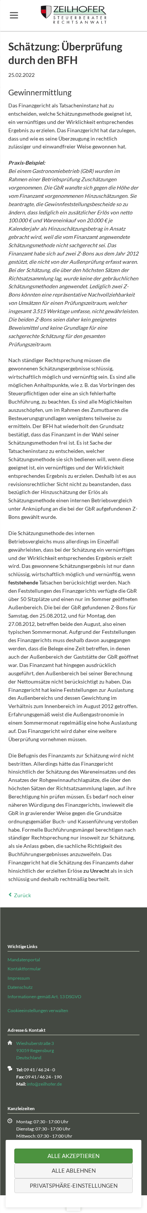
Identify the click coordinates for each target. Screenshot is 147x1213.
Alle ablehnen (74, 1170)
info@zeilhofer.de (44, 1084)
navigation (14, 15)
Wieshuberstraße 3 (35, 1043)
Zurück (22, 895)
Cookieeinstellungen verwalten (38, 1010)
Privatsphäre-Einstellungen (74, 1185)
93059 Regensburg (35, 1050)
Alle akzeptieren (73, 1155)
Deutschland (28, 1057)
